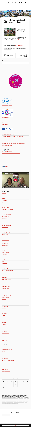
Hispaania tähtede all (4, 218)
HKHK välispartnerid (4, 122)
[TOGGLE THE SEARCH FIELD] (28, 7)
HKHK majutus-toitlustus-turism (7, 397)
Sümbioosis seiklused (4, 266)
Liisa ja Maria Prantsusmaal (5, 257)
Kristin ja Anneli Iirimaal (5, 306)
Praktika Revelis (4, 311)
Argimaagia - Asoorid (4, 263)
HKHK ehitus (12, 396)
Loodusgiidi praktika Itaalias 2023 (6, 214)
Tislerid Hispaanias (4, 277)
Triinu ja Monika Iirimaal (5, 329)
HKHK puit (18, 397)
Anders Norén (21, 425)
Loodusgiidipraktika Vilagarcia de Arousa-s (7, 209)
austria (6, 395)
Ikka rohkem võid (4, 299)
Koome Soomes (4, 196)
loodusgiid (18, 48)
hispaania (25, 395)
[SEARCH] (28, 63)
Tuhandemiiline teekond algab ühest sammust (7, 259)
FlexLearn (21, 395)
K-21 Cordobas (4, 193)
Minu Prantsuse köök (4, 254)
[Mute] (27, 187)
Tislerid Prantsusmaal (4, 272)
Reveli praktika (4, 324)
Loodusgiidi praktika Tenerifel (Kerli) (6, 230)
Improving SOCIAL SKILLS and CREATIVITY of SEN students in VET (11, 153)
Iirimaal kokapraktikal (5, 221)
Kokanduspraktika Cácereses (5, 288)
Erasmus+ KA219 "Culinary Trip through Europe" (8, 134)
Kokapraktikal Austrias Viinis (5, 207)
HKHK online (14, 397)
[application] (15, 180)
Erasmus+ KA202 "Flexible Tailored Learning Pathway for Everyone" (11, 141)
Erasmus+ (15, 25)
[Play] (2, 187)
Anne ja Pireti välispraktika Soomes (6, 225)
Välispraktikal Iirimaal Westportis (6, 279)
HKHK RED (3, 351)
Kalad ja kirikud (4, 308)
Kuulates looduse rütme (5, 234)
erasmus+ (5, 48)
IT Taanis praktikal (4, 313)
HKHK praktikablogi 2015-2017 (6, 347)
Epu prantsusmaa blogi (5, 369)
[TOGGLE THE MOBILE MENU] (2, 7)
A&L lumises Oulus (4, 322)
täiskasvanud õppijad (7, 49)
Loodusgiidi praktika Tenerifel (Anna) (6, 232)
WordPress (13, 425)
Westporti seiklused (4, 338)
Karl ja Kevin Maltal (4, 200)
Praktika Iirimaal (4, 293)
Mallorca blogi (4, 284)
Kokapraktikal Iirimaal (5, 268)
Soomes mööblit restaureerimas (6, 236)
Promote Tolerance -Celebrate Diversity (7, 349)
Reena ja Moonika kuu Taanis (5, 333)
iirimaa (14, 48)
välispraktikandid (15, 403)
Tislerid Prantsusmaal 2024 (5, 216)
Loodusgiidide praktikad (5, 124)
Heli (5, 25)
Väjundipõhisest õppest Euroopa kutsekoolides (8, 360)
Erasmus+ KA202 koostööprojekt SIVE (7, 145)
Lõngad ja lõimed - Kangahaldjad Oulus (7, 295)
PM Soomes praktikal (4, 331)
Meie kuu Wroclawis (4, 302)
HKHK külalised (22, 396)
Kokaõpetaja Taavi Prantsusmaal (6, 371)
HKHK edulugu (7, 396)
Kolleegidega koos (4, 356)
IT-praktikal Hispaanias (5, 205)
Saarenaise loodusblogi (5, 261)
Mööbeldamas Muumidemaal (5, 252)
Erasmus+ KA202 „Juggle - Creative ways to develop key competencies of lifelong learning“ (14, 143)
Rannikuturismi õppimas (5, 358)
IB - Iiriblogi (3, 315)
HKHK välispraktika (20, 25)
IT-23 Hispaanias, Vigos (5, 227)
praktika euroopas (23, 48)
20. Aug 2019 (10, 25)
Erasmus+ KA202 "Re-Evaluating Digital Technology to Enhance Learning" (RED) (12, 136)
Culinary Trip (10, 395)
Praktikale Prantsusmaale (5, 320)
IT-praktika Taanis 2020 (5, 241)
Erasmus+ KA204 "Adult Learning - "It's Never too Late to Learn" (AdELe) (11, 132)
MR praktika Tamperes (5, 243)
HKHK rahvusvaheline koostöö (15, 2)
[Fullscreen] (28, 187)
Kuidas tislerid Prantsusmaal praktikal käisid (7, 270)
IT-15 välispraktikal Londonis (5, 297)
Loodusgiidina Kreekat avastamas (6, 286)
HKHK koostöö (17, 396)
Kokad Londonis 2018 (4, 340)
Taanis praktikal (4, 304)
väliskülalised (4, 403)
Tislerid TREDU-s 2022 (5, 245)
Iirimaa (24, 25)
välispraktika (9, 403)
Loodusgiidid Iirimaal (19, 39)
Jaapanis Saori (3, 198)
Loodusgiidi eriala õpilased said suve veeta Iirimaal (14, 21)
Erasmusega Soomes (4, 275)
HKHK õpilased (10, 48)
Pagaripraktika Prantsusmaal (5, 223)
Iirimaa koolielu (4, 367)
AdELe (3, 395)
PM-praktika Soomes (4, 250)
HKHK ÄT (22, 397)
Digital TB (14, 395)
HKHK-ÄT (3, 396)
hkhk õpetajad (26, 397)
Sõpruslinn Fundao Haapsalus (8, 55)
